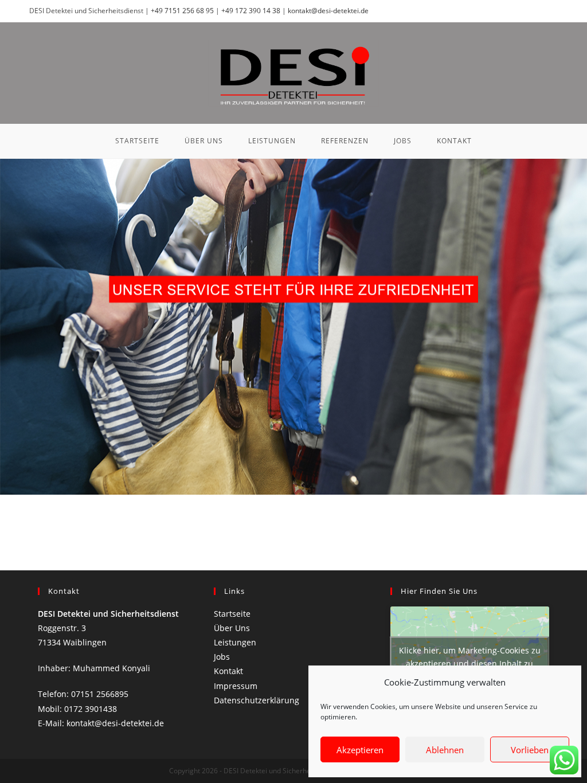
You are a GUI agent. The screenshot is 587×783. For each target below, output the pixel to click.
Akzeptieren (359, 749)
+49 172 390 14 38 (251, 10)
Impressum (235, 685)
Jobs (222, 656)
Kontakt (228, 670)
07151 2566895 (99, 693)
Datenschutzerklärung (256, 700)
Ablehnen (445, 749)
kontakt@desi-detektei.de (328, 10)
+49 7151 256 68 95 (183, 10)
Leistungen (235, 642)
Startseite (232, 613)
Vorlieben (530, 749)
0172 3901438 (90, 708)
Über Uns (232, 628)
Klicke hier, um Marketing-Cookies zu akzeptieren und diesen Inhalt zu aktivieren (470, 663)
